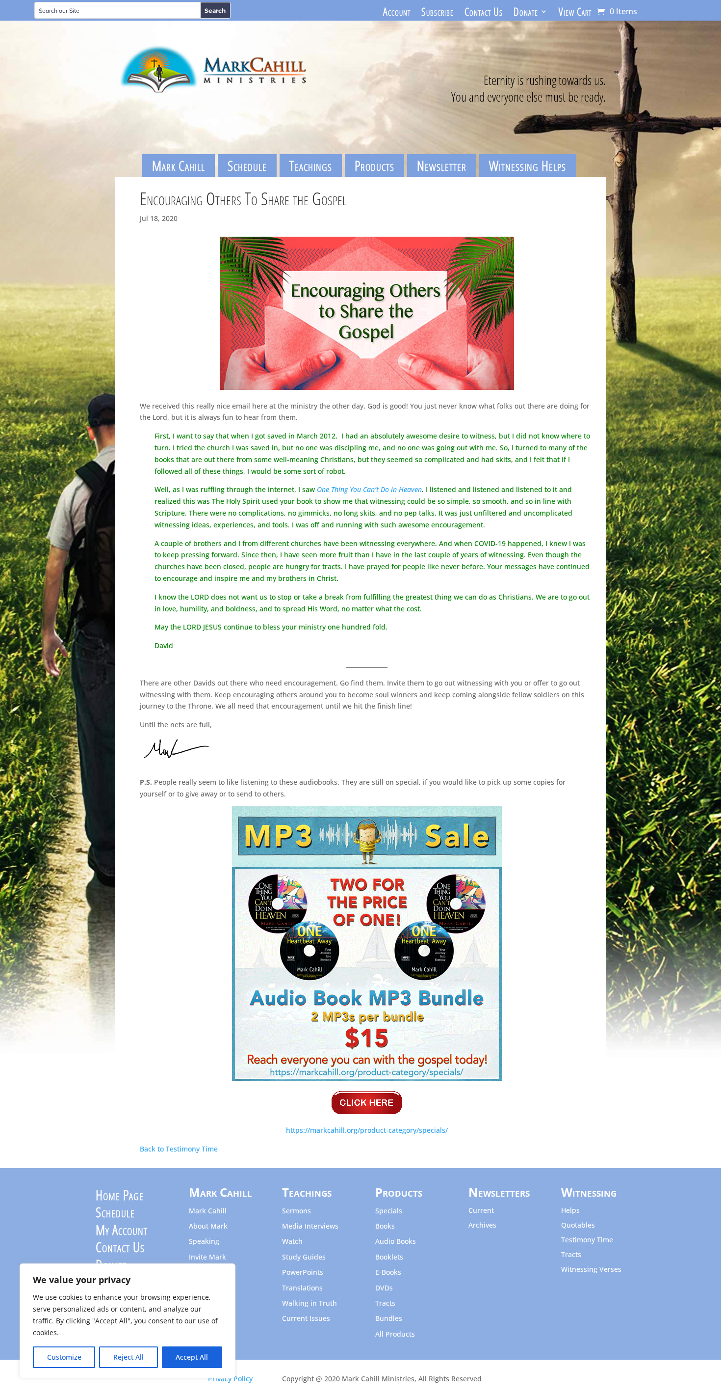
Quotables (578, 1226)
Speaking (204, 1241)
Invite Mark (207, 1257)
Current (481, 1211)
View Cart (575, 13)
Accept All (192, 1357)
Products (374, 165)
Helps (570, 1211)
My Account (122, 1232)
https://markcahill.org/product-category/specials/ (367, 1130)
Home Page (120, 1197)
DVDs (384, 1288)
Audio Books (395, 1241)
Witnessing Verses (591, 1270)
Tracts (385, 1303)
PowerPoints (302, 1272)
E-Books (388, 1272)
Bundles (388, 1319)
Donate (526, 13)
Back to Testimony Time (179, 1148)
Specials (388, 1211)
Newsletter (441, 165)
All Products (395, 1334)
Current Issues (306, 1319)
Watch (292, 1241)
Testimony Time (587, 1240)
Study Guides (304, 1257)
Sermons (296, 1211)
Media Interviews (310, 1226)
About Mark (208, 1226)
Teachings (310, 165)
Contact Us (483, 13)
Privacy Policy (230, 1378)
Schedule (247, 165)
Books (385, 1226)
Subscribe (437, 13)
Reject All (128, 1357)
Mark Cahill (178, 165)
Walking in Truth (309, 1303)
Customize (64, 1357)
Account (397, 13)
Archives (482, 1226)
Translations (302, 1288)
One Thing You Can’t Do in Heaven (369, 489)
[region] (127, 1320)
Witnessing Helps (527, 165)
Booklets (389, 1257)
